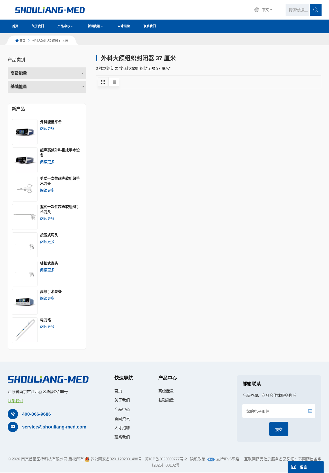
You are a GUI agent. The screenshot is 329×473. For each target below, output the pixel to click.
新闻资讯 (94, 26)
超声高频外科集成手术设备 (60, 152)
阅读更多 (47, 128)
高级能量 (19, 73)
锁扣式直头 (49, 263)
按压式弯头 (49, 235)
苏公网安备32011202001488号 (116, 459)
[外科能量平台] (25, 132)
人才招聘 (123, 26)
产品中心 (64, 26)
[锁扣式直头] (25, 273)
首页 (15, 26)
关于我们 (38, 26)
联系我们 (149, 26)
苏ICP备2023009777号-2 (166, 459)
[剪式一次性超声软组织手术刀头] (25, 189)
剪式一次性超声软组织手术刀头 (60, 181)
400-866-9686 (36, 414)
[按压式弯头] (25, 245)
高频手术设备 (51, 292)
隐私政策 (197, 459)
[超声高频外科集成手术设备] (25, 160)
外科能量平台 (51, 122)
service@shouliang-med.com (54, 427)
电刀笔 (45, 320)
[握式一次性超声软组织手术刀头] (25, 217)
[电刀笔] (25, 330)
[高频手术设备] (25, 302)
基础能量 (19, 86)
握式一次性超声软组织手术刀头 (60, 209)
